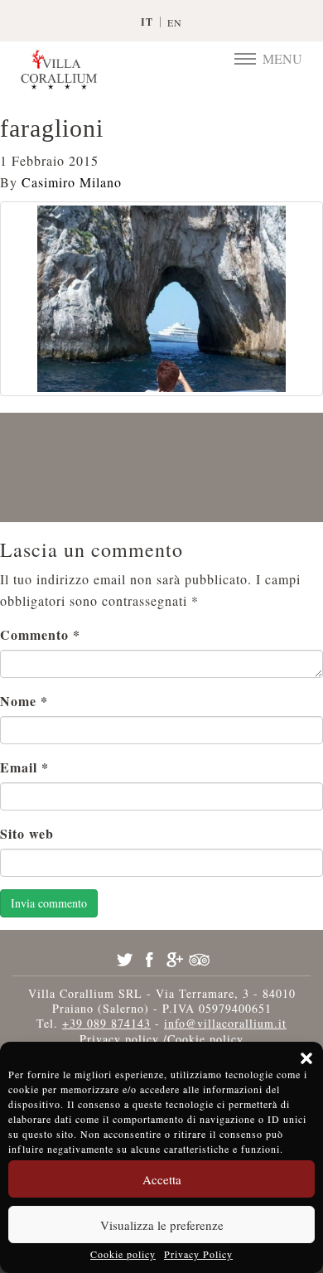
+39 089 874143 (106, 1023)
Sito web (27, 833)
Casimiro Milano (72, 182)
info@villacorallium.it (225, 1023)
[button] (306, 1058)
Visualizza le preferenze (162, 1225)
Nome (24, 700)
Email (24, 767)
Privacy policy (119, 1039)
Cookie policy (123, 1254)
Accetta (161, 1179)
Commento (40, 634)
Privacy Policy (198, 1254)
